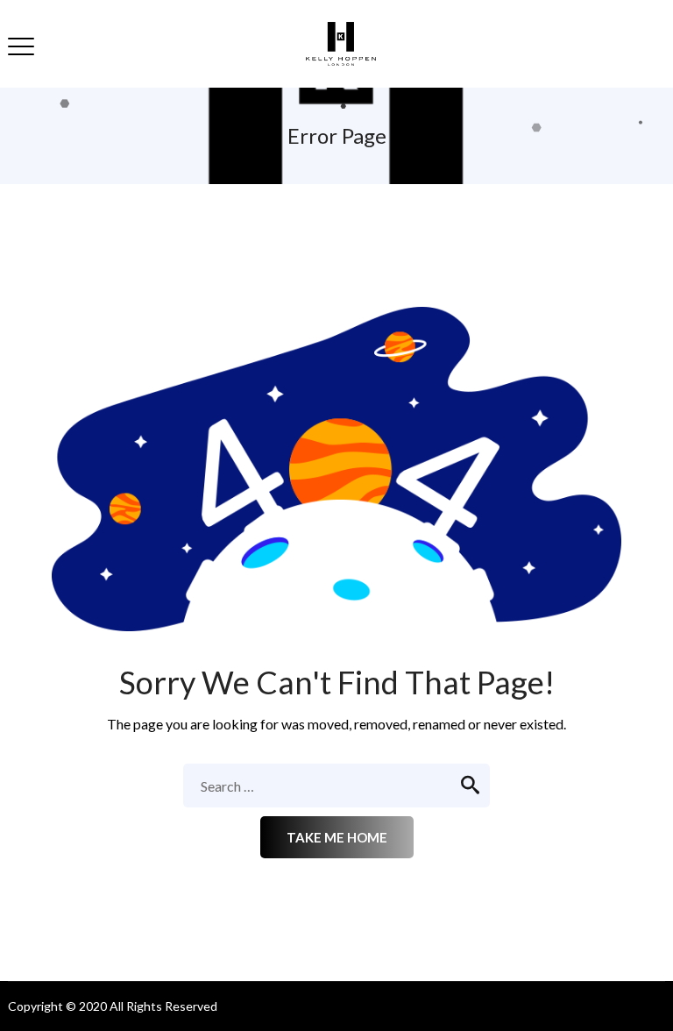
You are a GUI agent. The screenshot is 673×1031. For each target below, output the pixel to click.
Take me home (337, 837)
